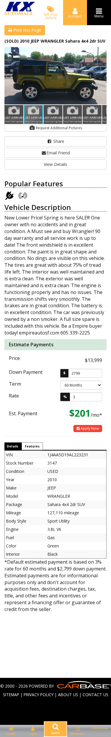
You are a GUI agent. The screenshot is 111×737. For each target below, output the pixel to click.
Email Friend (58, 153)
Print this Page (26, 30)
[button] (101, 52)
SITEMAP (11, 694)
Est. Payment (23, 413)
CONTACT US (95, 694)
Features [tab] (32, 446)
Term (15, 384)
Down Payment (26, 372)
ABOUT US (68, 694)
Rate (14, 395)
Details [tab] (12, 446)
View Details (55, 164)
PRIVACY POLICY (39, 694)
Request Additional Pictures (58, 127)
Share (58, 141)
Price (14, 358)
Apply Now (89, 428)
